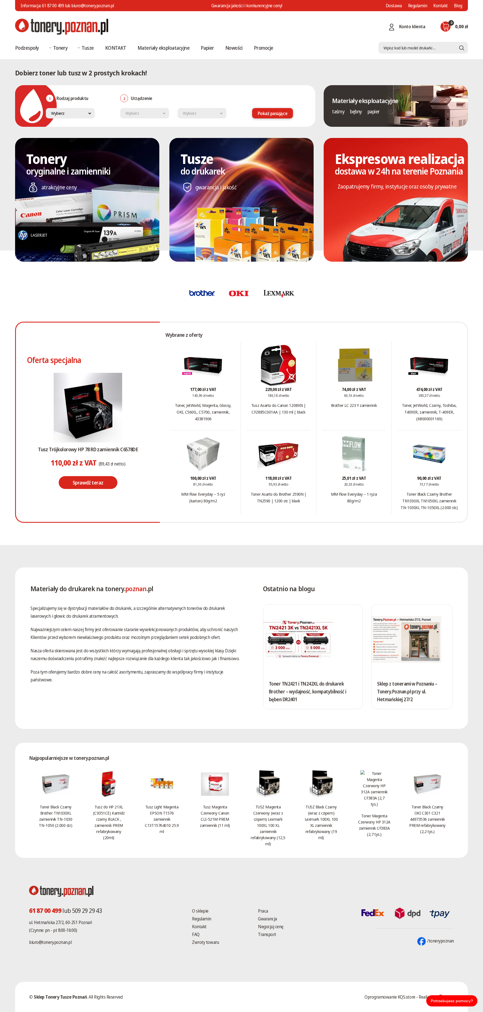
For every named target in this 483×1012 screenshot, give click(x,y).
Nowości (234, 47)
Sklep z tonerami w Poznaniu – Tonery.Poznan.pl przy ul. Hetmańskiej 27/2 (407, 692)
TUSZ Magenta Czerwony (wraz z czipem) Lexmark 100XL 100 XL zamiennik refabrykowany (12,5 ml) (268, 825)
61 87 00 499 (53, 6)
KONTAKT (115, 47)
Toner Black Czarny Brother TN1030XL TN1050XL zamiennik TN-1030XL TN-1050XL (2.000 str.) (429, 500)
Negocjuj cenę (270, 926)
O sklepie (200, 911)
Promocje (263, 47)
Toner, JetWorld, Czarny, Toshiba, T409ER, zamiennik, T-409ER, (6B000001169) (429, 411)
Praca (263, 911)
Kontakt (440, 6)
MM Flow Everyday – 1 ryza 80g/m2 (354, 497)
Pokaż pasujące (272, 113)
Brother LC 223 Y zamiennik (354, 405)
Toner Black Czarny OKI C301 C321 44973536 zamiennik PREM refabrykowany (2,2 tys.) (427, 819)
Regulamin (417, 6)
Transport (267, 934)
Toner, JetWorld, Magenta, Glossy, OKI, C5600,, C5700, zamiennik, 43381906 (203, 411)
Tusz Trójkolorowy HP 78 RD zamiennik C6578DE (88, 449)
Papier (207, 47)
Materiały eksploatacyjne (164, 47)
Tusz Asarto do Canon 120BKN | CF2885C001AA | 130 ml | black (278, 408)
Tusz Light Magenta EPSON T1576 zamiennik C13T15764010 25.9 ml (162, 819)
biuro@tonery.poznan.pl (50, 942)
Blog (458, 6)
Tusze (88, 47)
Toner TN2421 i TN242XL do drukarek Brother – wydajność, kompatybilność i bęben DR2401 (307, 692)
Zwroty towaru (205, 942)
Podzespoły (27, 47)
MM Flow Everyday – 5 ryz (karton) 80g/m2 (203, 497)
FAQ (196, 934)
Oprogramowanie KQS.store (389, 997)
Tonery (60, 47)
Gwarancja (267, 919)
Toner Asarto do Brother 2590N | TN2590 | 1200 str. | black (278, 497)
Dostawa (394, 6)
